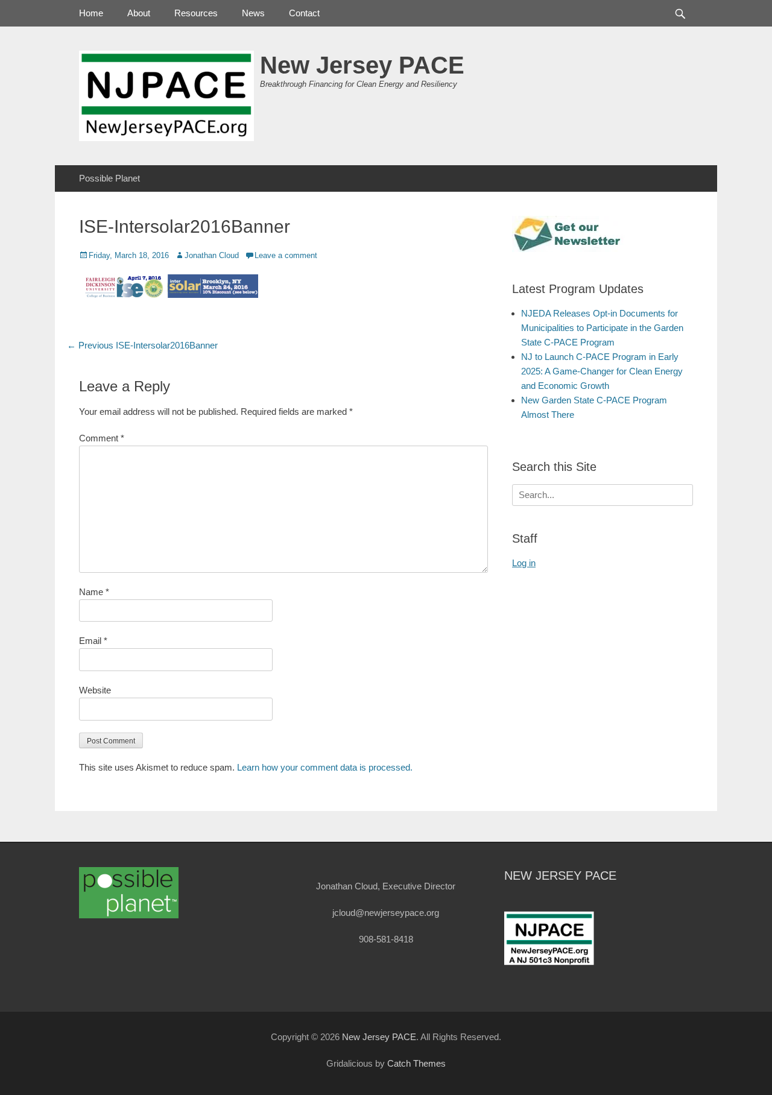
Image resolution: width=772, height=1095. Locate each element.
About (138, 13)
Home (91, 13)
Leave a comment (286, 255)
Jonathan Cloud (212, 255)
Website (95, 690)
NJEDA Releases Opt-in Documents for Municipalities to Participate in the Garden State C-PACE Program (602, 327)
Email (93, 641)
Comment (101, 438)
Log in (524, 563)
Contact (304, 13)
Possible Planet (109, 178)
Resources (196, 13)
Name (94, 592)
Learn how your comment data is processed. (325, 767)
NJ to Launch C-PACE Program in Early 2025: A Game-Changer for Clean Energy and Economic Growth (602, 371)
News (253, 13)
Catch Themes (416, 1063)
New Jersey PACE (362, 65)
